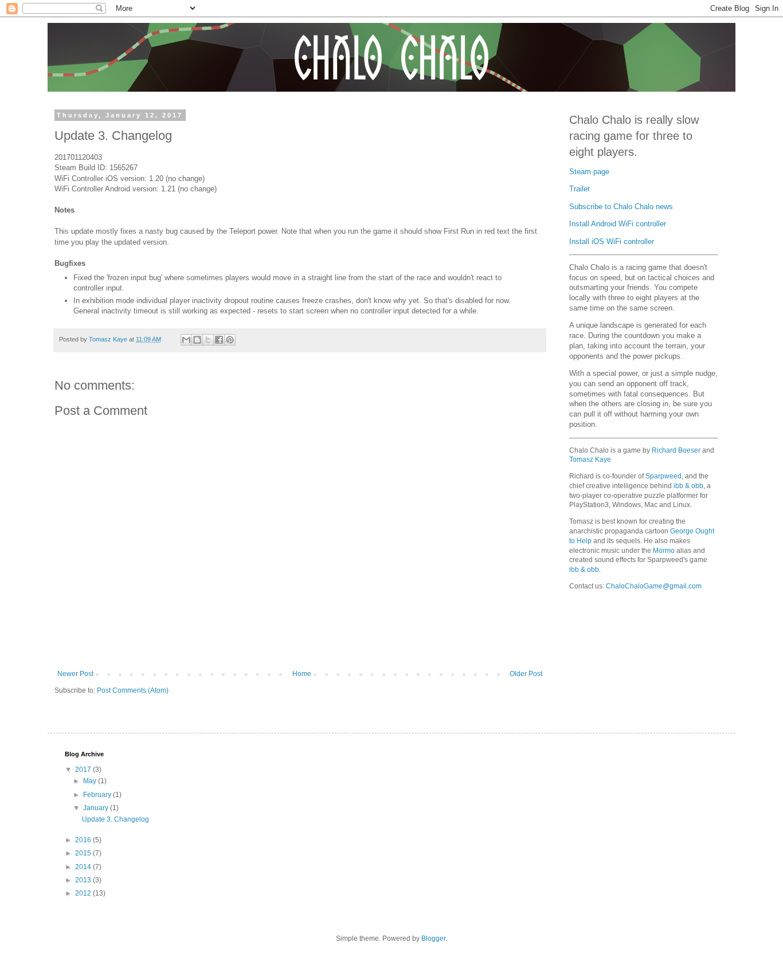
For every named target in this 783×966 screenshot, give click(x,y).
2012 (84, 893)
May (90, 781)
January (96, 808)
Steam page (589, 172)
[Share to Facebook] (219, 339)
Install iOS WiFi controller (611, 242)
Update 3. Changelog (115, 819)
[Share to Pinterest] (230, 339)
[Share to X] (208, 339)
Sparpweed (663, 476)
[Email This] (186, 339)
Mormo (664, 551)
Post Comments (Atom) (133, 690)
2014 (84, 867)
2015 (84, 853)
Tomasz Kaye (590, 459)
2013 (84, 880)
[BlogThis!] (197, 339)
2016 (84, 840)
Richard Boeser (676, 450)
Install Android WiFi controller (617, 224)
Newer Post (75, 674)
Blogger (433, 938)
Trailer (579, 189)
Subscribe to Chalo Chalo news (621, 207)
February (98, 795)
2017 (84, 769)
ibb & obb (688, 486)
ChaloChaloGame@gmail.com (654, 586)
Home (301, 674)
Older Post (526, 674)
